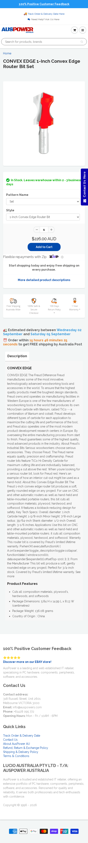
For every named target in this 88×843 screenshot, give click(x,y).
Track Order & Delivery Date (21, 735)
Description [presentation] (17, 356)
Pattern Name (17, 195)
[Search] (81, 42)
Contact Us (10, 739)
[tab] (17, 356)
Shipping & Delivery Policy (20, 752)
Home (7, 53)
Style (10, 210)
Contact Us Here (84, 185)
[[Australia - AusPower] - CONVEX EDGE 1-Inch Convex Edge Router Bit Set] (44, 123)
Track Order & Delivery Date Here (46, 13)
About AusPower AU (16, 743)
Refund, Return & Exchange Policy (25, 747)
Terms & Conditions (16, 756)
